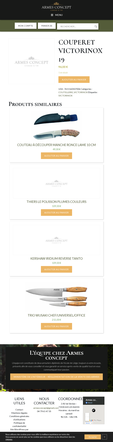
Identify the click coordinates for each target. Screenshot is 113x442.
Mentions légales (19, 413)
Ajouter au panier (74, 79)
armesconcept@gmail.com (46, 408)
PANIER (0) (46, 26)
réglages (9, 439)
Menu (59, 15)
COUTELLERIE (65, 92)
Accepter (93, 437)
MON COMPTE (25, 26)
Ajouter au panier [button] (56, 155)
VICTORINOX (81, 92)
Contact (19, 409)
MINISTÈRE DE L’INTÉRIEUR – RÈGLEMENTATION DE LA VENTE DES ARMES (56, 376)
